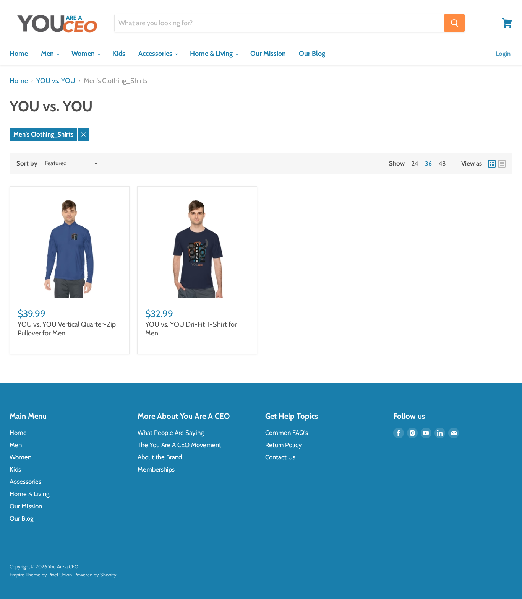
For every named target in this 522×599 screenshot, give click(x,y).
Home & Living (212, 53)
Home (19, 53)
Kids (118, 53)
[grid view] (492, 164)
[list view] (502, 164)
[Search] (454, 23)
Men (48, 53)
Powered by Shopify (95, 574)
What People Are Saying (171, 432)
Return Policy (283, 445)
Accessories (156, 53)
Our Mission (268, 53)
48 (442, 163)
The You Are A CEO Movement (179, 445)
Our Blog (312, 53)
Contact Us (280, 457)
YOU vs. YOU (55, 81)
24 (415, 163)
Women (83, 53)
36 (428, 163)
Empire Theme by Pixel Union (41, 574)
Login (503, 53)
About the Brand (160, 457)
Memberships (156, 469)
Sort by (26, 163)
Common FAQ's (286, 432)
